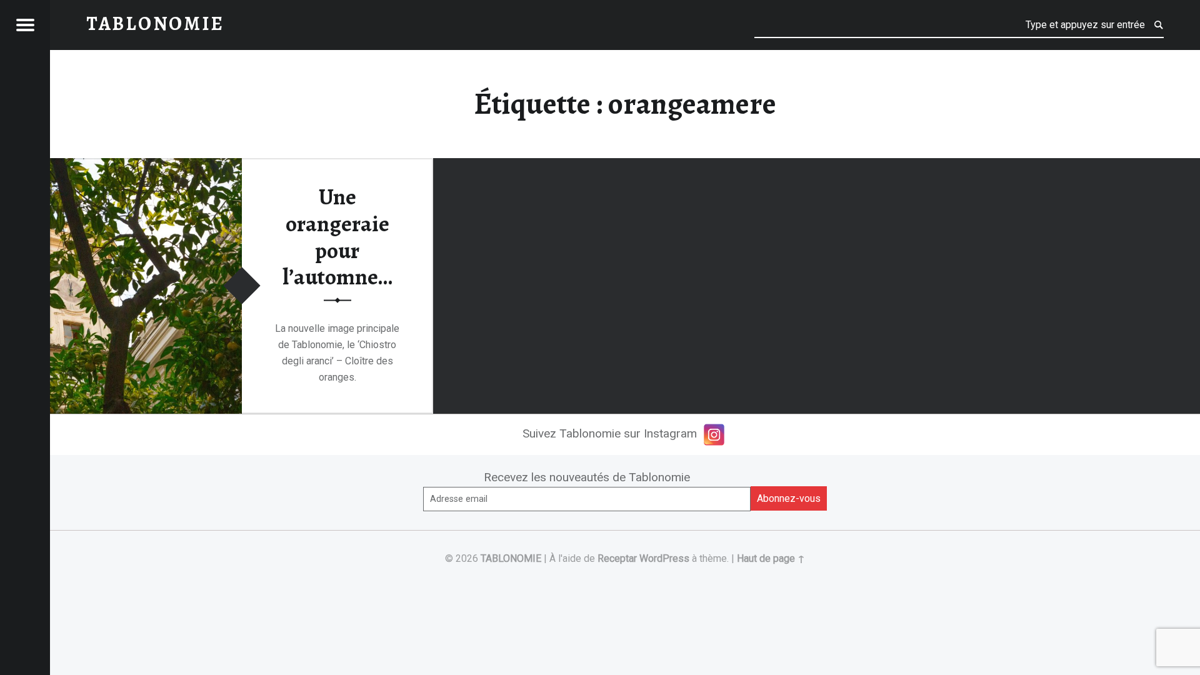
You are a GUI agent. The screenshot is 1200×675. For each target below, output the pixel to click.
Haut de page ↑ (771, 558)
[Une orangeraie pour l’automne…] (146, 166)
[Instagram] (714, 435)
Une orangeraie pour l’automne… (337, 237)
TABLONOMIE (511, 558)
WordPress (664, 558)
